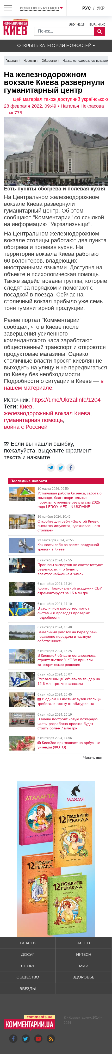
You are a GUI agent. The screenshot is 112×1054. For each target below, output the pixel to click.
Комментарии (79, 1017)
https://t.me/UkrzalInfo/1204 (66, 399)
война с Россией (25, 427)
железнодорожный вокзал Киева (47, 413)
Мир (83, 966)
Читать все (92, 758)
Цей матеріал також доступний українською (60, 99)
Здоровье (83, 977)
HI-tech (83, 954)
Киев (26, 406)
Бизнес (84, 943)
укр (101, 8)
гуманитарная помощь (33, 420)
